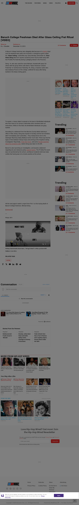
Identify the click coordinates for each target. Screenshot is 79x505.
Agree (58, 495)
